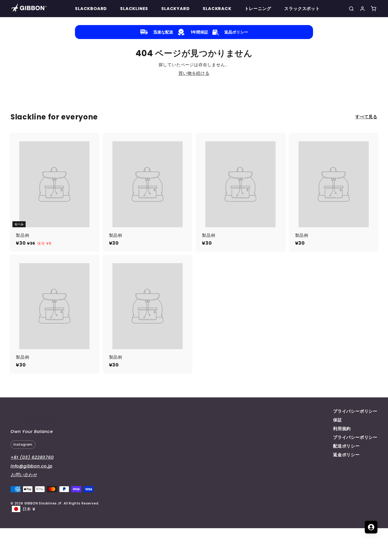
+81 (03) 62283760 (32, 457)
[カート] (373, 9)
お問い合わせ (24, 475)
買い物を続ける (194, 73)
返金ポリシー (346, 455)
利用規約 (342, 429)
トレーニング (258, 9)
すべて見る (366, 117)
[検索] (351, 9)
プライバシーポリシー (355, 411)
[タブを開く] (371, 527)
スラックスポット (302, 9)
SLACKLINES (134, 9)
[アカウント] (362, 9)
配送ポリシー (346, 446)
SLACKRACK (217, 9)
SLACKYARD (175, 9)
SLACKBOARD (91, 9)
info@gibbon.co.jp (32, 466)
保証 (337, 420)
